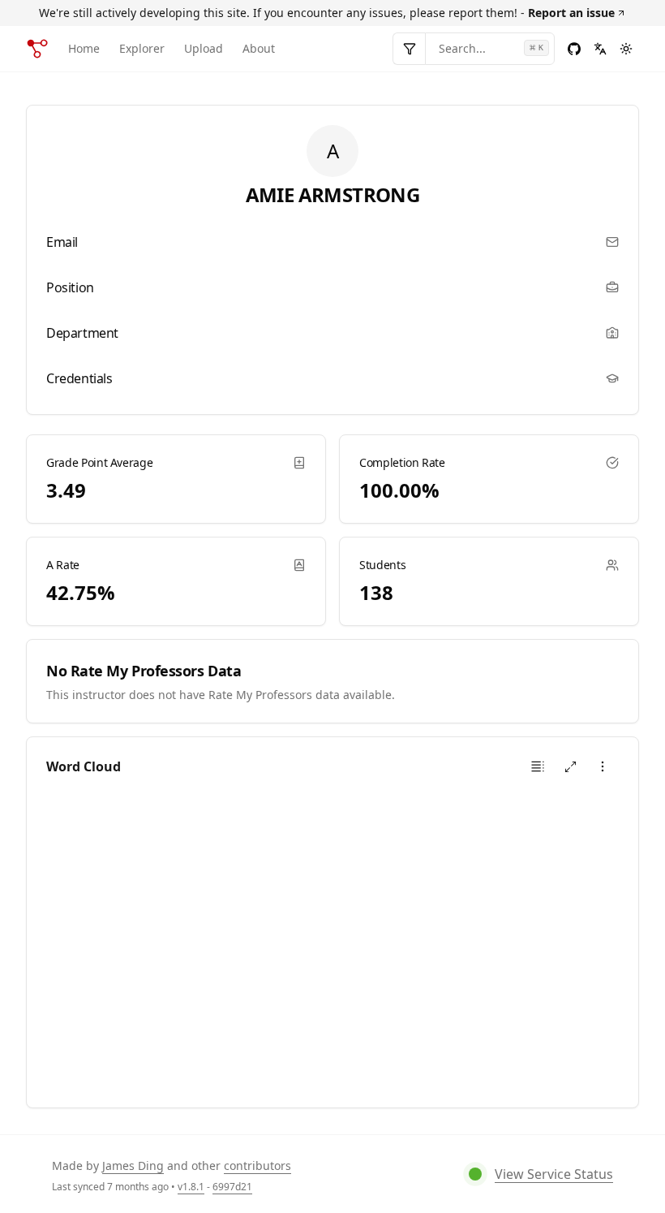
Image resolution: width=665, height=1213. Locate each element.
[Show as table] (537, 766)
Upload (203, 48)
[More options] (602, 766)
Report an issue (571, 12)
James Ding (133, 1165)
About (258, 48)
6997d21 (232, 1187)
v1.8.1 (191, 1187)
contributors (257, 1165)
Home (84, 48)
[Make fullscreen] (570, 766)
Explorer (142, 48)
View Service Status (554, 1174)
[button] (537, 766)
